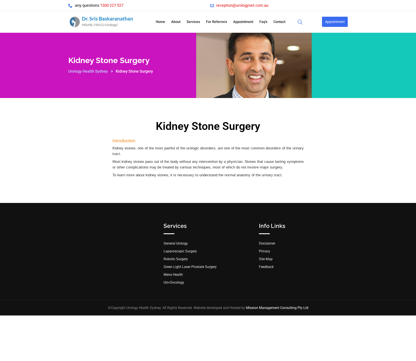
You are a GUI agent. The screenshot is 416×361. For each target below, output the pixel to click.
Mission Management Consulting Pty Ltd (277, 308)
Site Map (266, 259)
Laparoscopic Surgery (180, 251)
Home (160, 22)
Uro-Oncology (174, 282)
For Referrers (216, 22)
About (175, 22)
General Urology (176, 243)
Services (193, 22)
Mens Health (173, 275)
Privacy (264, 251)
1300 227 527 (112, 5)
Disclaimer (267, 243)
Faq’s (263, 22)
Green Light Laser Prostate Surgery (190, 267)
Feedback (266, 267)
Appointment (243, 22)
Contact (279, 22)
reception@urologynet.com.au (242, 5)
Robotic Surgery (176, 259)
